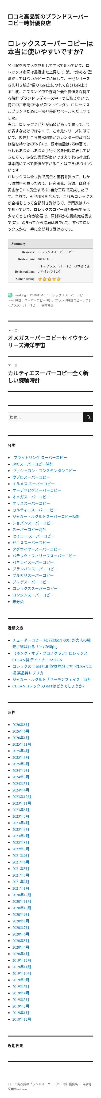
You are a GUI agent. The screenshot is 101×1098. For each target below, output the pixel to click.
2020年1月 (20, 953)
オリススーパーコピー (31, 503)
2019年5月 (20, 986)
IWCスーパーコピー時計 (32, 464)
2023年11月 (21, 803)
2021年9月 (20, 855)
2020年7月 (20, 927)
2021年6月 (20, 862)
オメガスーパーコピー (31, 496)
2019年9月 (20, 979)
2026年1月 (20, 737)
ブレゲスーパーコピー (31, 581)
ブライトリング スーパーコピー (39, 457)
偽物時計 (47, 305)
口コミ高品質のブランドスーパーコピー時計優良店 (48, 19)
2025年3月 (20, 757)
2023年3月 (20, 829)
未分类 (18, 601)
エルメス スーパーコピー (33, 483)
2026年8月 (20, 724)
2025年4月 (20, 750)
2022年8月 (20, 842)
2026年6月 (20, 731)
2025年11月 (21, 744)
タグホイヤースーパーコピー (36, 549)
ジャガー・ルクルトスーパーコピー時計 (46, 516)
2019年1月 (20, 1012)
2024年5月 (20, 783)
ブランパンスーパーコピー (35, 568)
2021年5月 (20, 868)
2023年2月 (20, 835)
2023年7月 (20, 816)
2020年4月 (20, 947)
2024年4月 (20, 789)
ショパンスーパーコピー (33, 522)
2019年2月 (20, 1006)
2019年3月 (20, 999)
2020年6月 (20, 934)
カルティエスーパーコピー (34, 509)
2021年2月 (20, 881)
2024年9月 (20, 770)
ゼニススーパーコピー (31, 542)
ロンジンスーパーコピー (33, 594)
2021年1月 (20, 888)
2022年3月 (20, 848)
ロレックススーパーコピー (67, 295)
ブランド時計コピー (68, 300)
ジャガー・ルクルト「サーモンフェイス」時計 (51, 679)
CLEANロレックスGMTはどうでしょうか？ (49, 685)
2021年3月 (20, 875)
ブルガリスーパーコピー (33, 575)
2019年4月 (20, 992)
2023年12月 (21, 796)
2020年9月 (20, 914)
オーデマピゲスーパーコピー (36, 490)
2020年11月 (21, 901)
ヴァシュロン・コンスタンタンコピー (44, 470)
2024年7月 (20, 776)
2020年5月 (20, 940)
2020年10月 (21, 907)
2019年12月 (21, 960)
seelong (20, 295)
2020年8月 (20, 920)
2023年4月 (20, 822)
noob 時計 (14, 300)
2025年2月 (20, 763)
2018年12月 (21, 1019)
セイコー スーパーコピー (33, 536)
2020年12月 (21, 894)
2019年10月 (21, 973)
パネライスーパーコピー (33, 562)
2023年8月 (20, 809)
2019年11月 (21, 966)
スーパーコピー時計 (38, 300)
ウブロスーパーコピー (31, 477)
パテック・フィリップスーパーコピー (44, 555)
